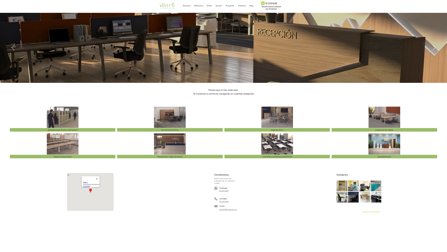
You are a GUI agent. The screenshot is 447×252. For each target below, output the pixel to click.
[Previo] (13, 48)
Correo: (222, 206)
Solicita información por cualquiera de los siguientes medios (224, 180)
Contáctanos (221, 174)
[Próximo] (433, 48)
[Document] (263, 3)
